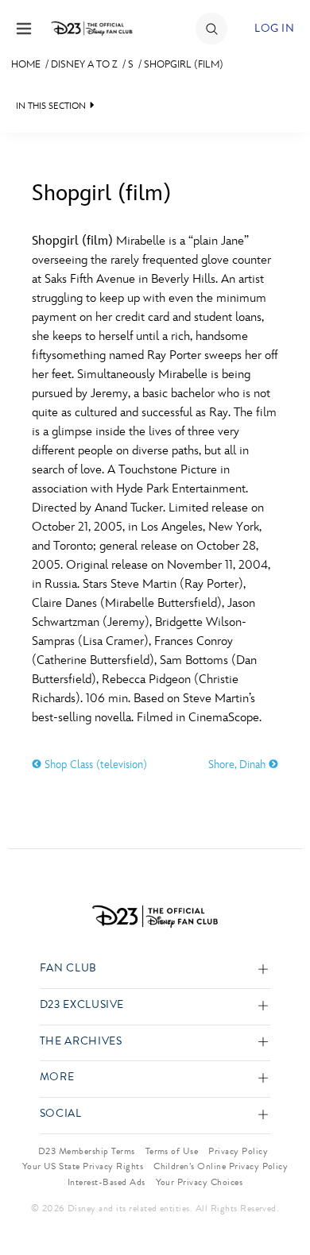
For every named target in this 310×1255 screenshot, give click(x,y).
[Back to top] (279, 1201)
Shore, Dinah (238, 764)
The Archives (81, 1041)
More (57, 1077)
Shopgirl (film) (183, 64)
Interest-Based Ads (106, 1182)
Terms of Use (172, 1151)
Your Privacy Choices (199, 1182)
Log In (274, 28)
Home (26, 64)
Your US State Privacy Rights (82, 1166)
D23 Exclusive (82, 1005)
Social (61, 1114)
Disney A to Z (84, 64)
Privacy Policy (238, 1151)
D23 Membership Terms (86, 1151)
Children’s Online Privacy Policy (220, 1166)
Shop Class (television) (94, 764)
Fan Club (68, 968)
